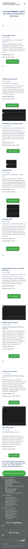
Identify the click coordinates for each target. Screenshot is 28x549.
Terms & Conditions (5, 543)
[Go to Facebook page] (24, 540)
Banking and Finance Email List (11, 504)
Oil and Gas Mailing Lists (10, 502)
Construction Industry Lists (10, 497)
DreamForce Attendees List (10, 514)
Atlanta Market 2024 (9, 479)
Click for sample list (12, 61)
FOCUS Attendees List (9, 515)
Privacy (23, 543)
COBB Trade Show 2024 (10, 480)
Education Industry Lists (10, 501)
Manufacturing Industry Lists (11, 498)
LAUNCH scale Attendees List (11, 516)
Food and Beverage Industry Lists (12, 500)
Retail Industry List (9, 505)
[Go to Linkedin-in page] (21, 540)
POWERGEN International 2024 (12, 482)
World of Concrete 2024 (10, 490)
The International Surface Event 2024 (13, 492)
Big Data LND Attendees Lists (11, 511)
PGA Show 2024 (8, 484)
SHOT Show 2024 (9, 491)
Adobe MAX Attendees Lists (11, 509)
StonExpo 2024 (8, 483)
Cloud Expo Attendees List (10, 512)
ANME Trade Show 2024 (10, 488)
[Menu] (25, 3)
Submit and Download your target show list (14, 473)
